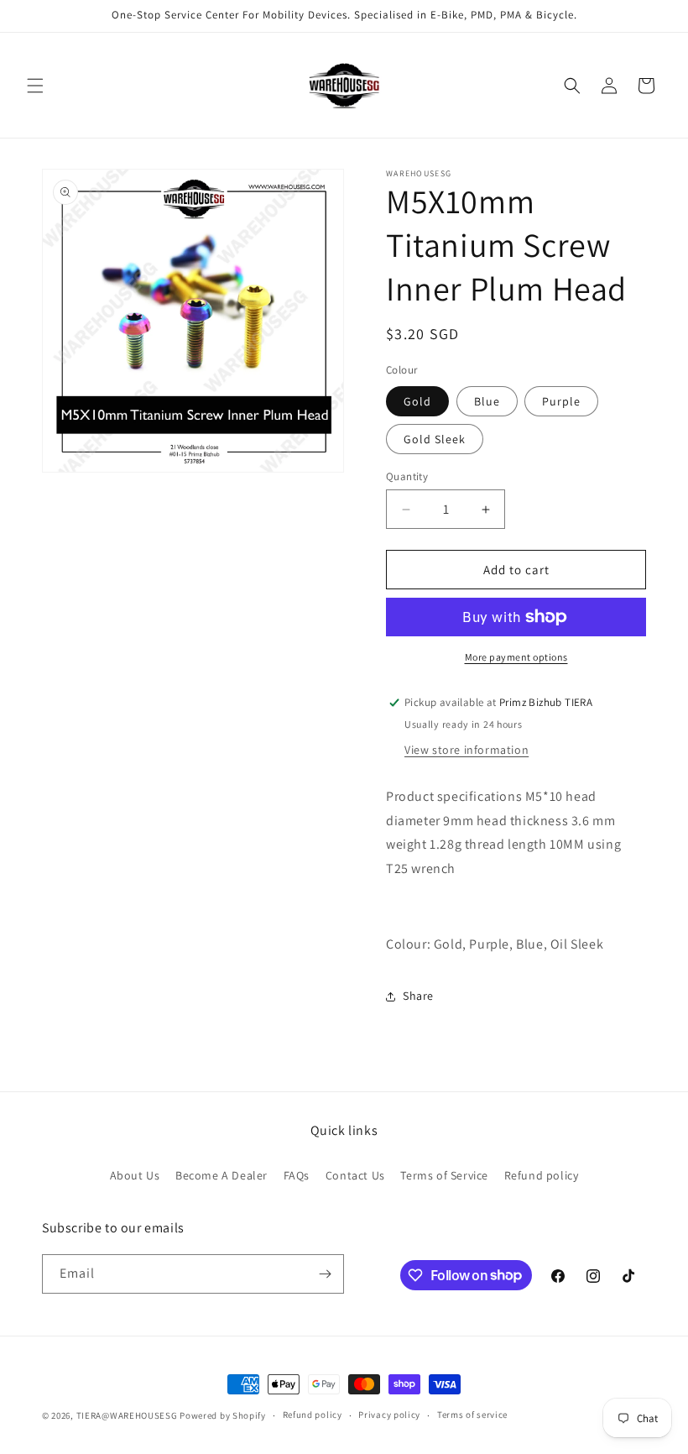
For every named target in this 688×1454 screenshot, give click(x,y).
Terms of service (472, 1414)
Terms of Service (444, 1175)
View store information (466, 749)
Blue (487, 401)
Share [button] (418, 995)
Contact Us (355, 1175)
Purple (561, 401)
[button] (35, 85)
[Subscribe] (324, 1274)
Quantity (407, 476)
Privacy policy (389, 1414)
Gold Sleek (435, 439)
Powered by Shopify (223, 1415)
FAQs (297, 1175)
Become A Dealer (221, 1175)
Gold (417, 401)
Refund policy (541, 1175)
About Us (135, 1175)
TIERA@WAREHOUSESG (127, 1415)
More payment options (516, 657)
